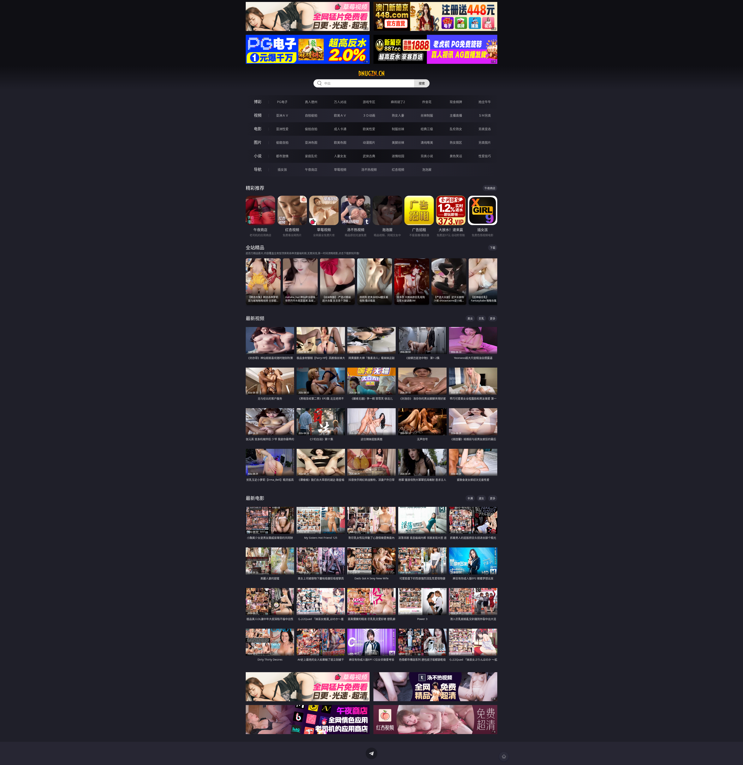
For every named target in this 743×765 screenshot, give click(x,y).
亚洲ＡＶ (282, 115)
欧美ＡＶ (340, 115)
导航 (258, 169)
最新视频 (255, 318)
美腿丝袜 (398, 142)
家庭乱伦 (311, 156)
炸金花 (426, 102)
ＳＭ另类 (484, 115)
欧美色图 (340, 142)
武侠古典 (369, 156)
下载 (492, 247)
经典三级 (427, 129)
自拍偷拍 (311, 115)
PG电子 (282, 102)
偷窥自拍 (282, 142)
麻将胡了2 (398, 102)
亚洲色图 (311, 142)
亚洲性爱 (282, 129)
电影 (258, 128)
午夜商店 (311, 169)
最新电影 (255, 498)
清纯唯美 (427, 142)
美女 (470, 318)
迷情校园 (398, 156)
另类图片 (484, 142)
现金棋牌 (456, 102)
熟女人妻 (398, 115)
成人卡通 (340, 129)
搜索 (422, 83)
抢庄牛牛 (484, 102)
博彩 (258, 101)
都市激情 (282, 156)
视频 (258, 115)
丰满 (470, 498)
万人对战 (340, 102)
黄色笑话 (456, 156)
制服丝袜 (398, 129)
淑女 (481, 498)
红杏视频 (398, 169)
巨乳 (481, 318)
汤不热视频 (369, 169)
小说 (258, 156)
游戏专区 (369, 102)
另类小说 (427, 156)
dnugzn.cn (371, 73)
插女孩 (282, 169)
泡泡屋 (426, 169)
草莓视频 (340, 169)
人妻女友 (340, 156)
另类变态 (484, 129)
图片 (258, 142)
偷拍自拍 (311, 129)
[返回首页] (503, 756)
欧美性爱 (369, 129)
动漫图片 (369, 142)
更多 (492, 318)
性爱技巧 (484, 156)
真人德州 (311, 102)
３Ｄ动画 (369, 115)
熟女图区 (456, 142)
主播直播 (456, 115)
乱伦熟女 (456, 129)
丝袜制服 (427, 115)
